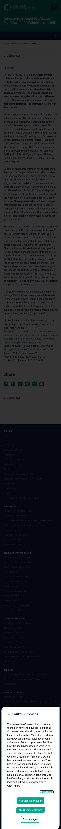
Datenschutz (47, 791)
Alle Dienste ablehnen (30, 809)
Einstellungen (30, 819)
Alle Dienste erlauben (30, 800)
